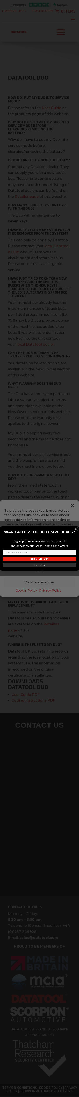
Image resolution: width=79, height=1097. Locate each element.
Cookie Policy (26, 590)
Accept (39, 558)
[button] (72, 505)
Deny (39, 570)
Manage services (38, 550)
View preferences (39, 582)
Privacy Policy (50, 590)
